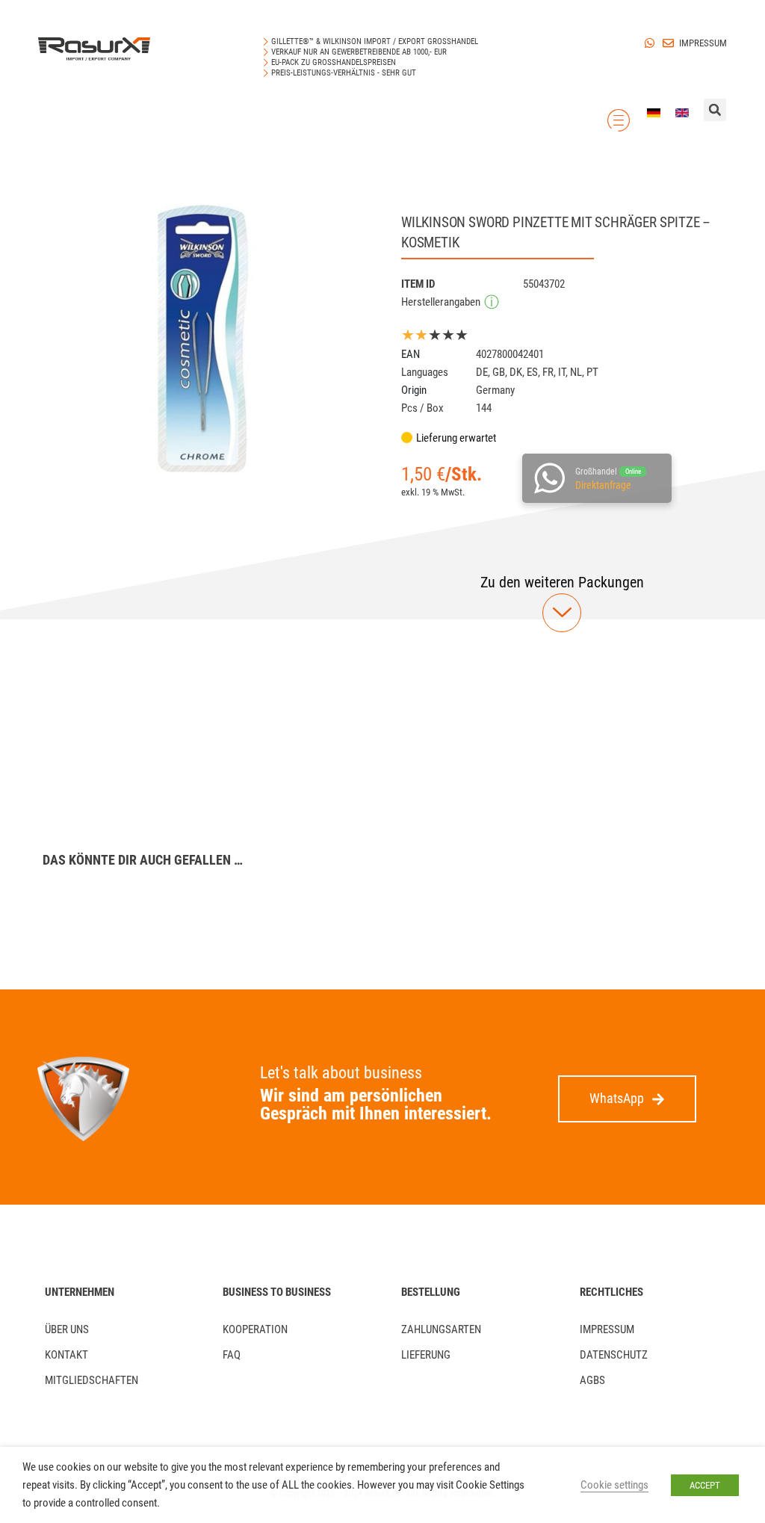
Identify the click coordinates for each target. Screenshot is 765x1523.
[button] (562, 582)
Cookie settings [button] (614, 1485)
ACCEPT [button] (705, 1485)
